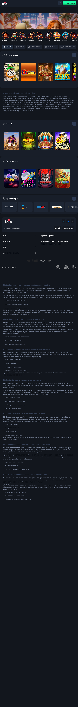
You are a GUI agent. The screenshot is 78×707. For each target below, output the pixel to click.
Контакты (6, 241)
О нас (5, 236)
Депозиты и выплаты (11, 253)
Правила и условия (48, 236)
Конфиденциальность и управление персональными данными (54, 243)
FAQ (4, 247)
